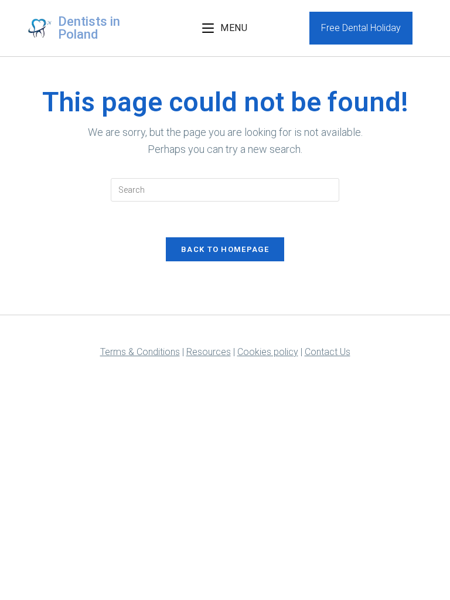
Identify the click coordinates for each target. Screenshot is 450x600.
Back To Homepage (225, 249)
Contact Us (327, 351)
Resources (208, 351)
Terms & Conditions (140, 351)
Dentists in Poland (89, 28)
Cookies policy (267, 351)
